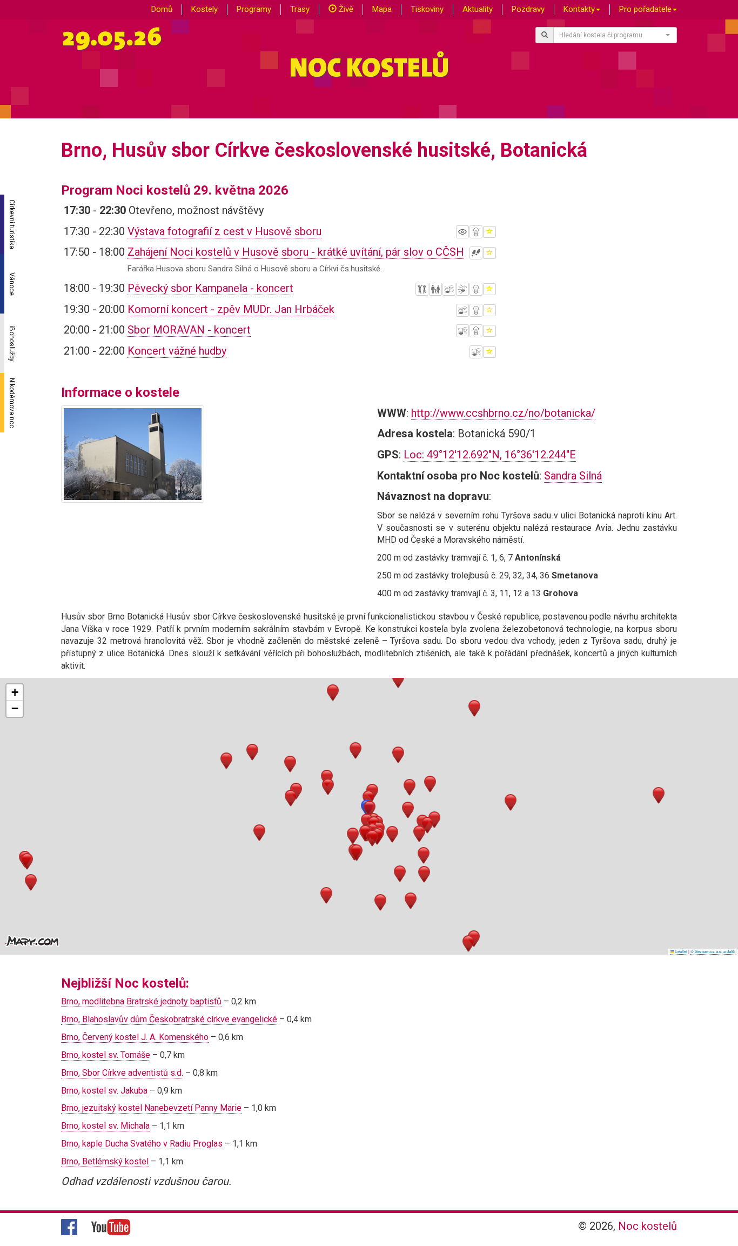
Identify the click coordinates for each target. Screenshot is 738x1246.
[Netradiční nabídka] (475, 231)
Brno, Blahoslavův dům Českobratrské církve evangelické (169, 1019)
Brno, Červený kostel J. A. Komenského (135, 1037)
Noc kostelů (647, 1226)
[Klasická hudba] (448, 289)
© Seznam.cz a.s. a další (712, 951)
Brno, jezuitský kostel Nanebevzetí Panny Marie (151, 1108)
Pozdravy (528, 9)
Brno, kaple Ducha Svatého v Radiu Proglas (142, 1143)
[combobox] (615, 35)
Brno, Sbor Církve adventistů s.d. (122, 1073)
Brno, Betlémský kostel (105, 1161)
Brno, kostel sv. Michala (105, 1126)
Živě (345, 9)
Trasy (300, 9)
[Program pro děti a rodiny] (435, 289)
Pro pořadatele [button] (645, 9)
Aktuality (477, 9)
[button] (369, 809)
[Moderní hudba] (462, 289)
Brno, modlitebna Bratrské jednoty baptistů (141, 1001)
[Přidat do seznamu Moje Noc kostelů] (489, 232)
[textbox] (612, 35)
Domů (161, 9)
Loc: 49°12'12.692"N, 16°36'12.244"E (490, 454)
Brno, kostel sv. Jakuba (104, 1090)
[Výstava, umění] (462, 231)
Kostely (204, 9)
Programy (254, 9)
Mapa (382, 9)
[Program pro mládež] (421, 289)
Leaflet (680, 951)
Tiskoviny (427, 9)
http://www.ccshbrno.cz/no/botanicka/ (503, 413)
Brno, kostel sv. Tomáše (105, 1055)
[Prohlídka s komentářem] (475, 252)
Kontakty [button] (579, 9)
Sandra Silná (573, 475)
